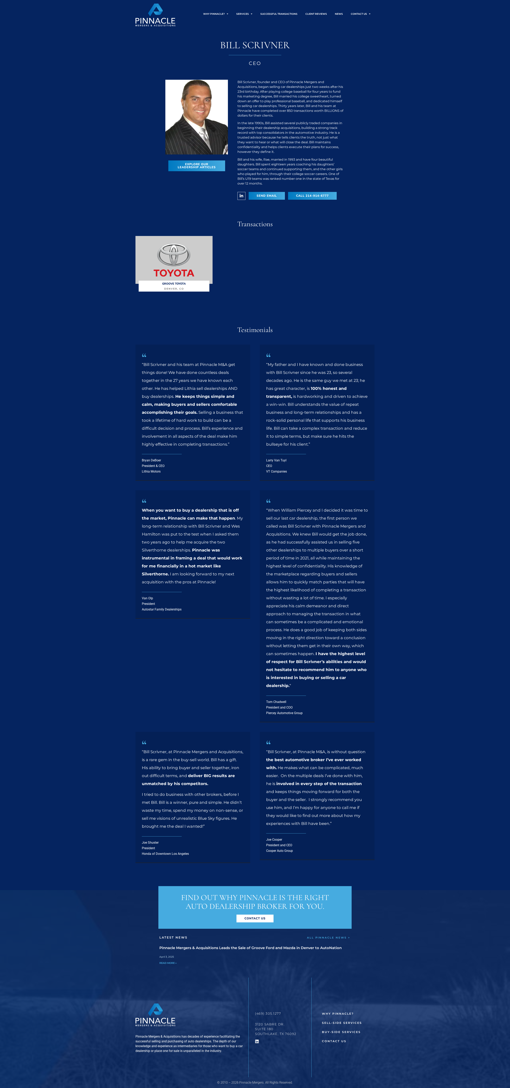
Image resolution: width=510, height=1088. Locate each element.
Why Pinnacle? (214, 13)
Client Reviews (316, 13)
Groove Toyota (174, 284)
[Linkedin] (257, 1042)
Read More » (168, 962)
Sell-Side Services (342, 1023)
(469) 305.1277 (268, 1013)
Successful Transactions (278, 13)
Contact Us (334, 1041)
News (339, 13)
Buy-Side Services (341, 1032)
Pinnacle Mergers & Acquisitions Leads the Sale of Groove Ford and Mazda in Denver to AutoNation (250, 948)
